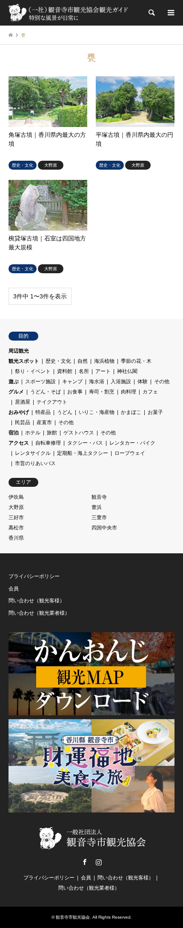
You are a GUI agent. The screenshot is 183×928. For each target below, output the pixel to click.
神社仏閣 (127, 371)
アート (103, 371)
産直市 (44, 422)
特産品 (43, 412)
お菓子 (155, 412)
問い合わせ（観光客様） (37, 601)
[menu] (170, 13)
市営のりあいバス (35, 463)
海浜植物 (104, 361)
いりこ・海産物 (96, 412)
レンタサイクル (33, 453)
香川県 (16, 538)
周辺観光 (19, 351)
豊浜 (97, 507)
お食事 (75, 392)
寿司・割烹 (101, 392)
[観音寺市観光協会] (69, 13)
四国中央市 (104, 528)
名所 (84, 371)
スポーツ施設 (40, 381)
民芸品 (22, 422)
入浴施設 (121, 381)
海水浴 (96, 381)
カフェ (150, 392)
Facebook (85, 862)
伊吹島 (16, 497)
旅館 (52, 433)
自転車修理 (48, 443)
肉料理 (128, 392)
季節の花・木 (136, 361)
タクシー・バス (85, 443)
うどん (64, 412)
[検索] (151, 13)
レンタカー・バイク (132, 443)
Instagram (99, 862)
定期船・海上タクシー (82, 453)
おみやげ (19, 412)
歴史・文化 (58, 361)
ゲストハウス (78, 433)
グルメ (16, 392)
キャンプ (72, 381)
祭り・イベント (33, 371)
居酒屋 (22, 402)
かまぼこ (131, 412)
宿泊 (14, 433)
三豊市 (99, 517)
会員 (14, 589)
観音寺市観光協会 (73, 917)
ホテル (32, 433)
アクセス (19, 443)
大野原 (16, 507)
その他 (161, 381)
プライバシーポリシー (34, 576)
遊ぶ (14, 381)
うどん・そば (45, 392)
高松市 (16, 528)
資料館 (64, 371)
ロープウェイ (129, 453)
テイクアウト (52, 402)
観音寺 (99, 497)
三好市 (16, 517)
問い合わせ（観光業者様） (39, 613)
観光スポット (24, 361)
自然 (82, 361)
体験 (142, 381)
